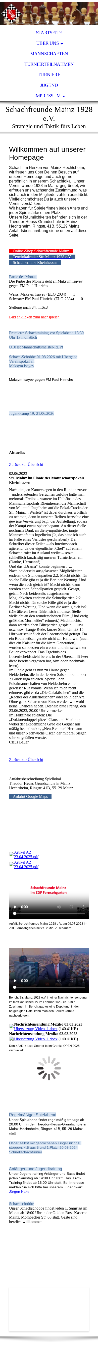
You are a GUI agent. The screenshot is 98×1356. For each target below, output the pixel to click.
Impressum (47, 95)
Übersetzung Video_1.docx (36, 1029)
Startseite (49, 32)
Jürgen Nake (19, 1192)
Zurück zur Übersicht (26, 464)
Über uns (47, 43)
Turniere (49, 74)
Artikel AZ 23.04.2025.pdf (26, 854)
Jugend (49, 85)
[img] (49, 14)
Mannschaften (49, 53)
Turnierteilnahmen (49, 64)
